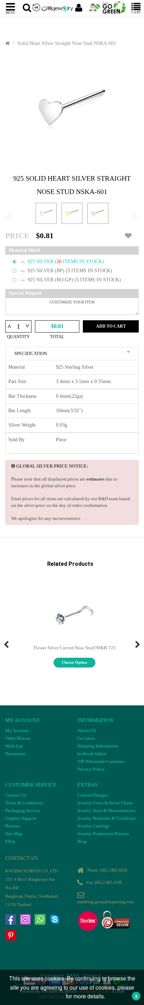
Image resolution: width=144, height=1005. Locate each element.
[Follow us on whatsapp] (40, 919)
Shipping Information (97, 746)
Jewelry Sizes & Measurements (106, 810)
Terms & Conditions (24, 802)
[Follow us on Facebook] (10, 919)
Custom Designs (92, 795)
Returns (12, 826)
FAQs (10, 841)
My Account (17, 730)
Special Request (25, 293)
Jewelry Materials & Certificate (106, 818)
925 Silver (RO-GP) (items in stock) (74, 279)
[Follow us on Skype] (54, 919)
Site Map (13, 833)
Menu (10, 12)
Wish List (14, 746)
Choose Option (74, 662)
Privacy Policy (91, 769)
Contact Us (15, 795)
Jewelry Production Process (103, 833)
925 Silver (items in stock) (66, 261)
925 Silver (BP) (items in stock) (70, 270)
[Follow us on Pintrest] (10, 935)
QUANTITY (18, 336)
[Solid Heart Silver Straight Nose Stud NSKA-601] (72, 110)
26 (60, 261)
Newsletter (15, 753)
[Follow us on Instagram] (25, 919)
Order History (18, 738)
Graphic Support (20, 818)
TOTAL (57, 336)
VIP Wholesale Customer (100, 761)
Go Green (86, 738)
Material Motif (24, 250)
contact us (51, 996)
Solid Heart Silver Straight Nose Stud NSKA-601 (66, 43)
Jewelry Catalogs (93, 826)
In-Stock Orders (92, 753)
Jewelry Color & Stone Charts (105, 802)
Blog (82, 841)
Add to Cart (111, 326)
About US (86, 730)
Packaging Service (22, 810)
